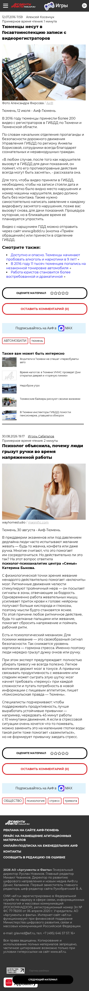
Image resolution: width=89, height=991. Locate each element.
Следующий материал (42, 979)
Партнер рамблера (39, 970)
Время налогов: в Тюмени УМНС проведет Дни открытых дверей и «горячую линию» (50, 374)
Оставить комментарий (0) (45, 309)
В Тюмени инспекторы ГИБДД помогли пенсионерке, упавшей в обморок (45, 414)
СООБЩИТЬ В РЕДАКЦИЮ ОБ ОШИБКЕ (34, 857)
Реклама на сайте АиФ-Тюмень (31, 830)
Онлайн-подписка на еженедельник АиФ (40, 846)
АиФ (49, 103)
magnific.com (38, 522)
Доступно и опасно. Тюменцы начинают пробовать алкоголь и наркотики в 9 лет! (43, 257)
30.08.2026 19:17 (13, 436)
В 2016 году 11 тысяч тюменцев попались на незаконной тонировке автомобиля (46, 266)
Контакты (12, 851)
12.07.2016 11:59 (12, 17)
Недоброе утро (30, 385)
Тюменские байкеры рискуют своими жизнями (50, 398)
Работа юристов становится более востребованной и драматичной (38, 274)
